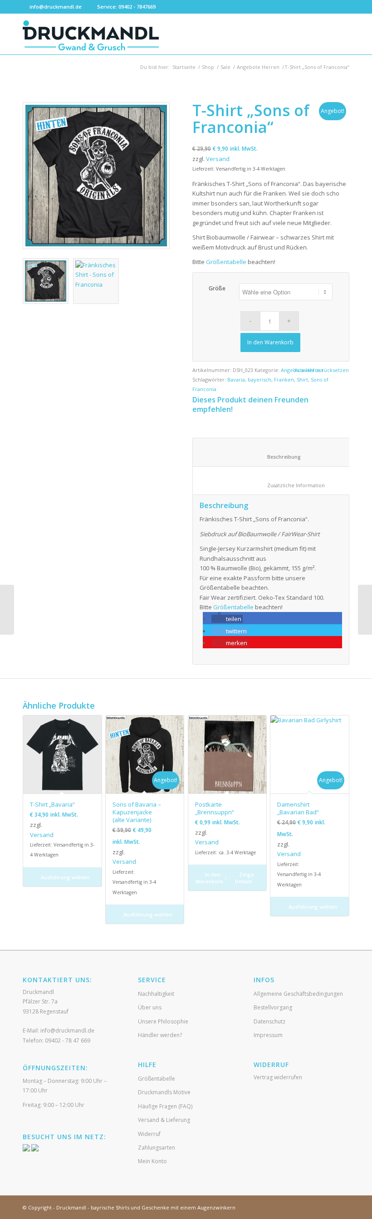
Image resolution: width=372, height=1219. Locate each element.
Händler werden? (160, 1035)
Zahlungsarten (156, 1147)
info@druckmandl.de (55, 6)
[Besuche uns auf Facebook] (26, 1149)
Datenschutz (269, 1021)
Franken (284, 379)
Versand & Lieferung (164, 1120)
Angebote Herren (258, 67)
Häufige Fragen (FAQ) (165, 1106)
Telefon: (56, 1040)
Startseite (184, 67)
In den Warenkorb (270, 342)
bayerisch (259, 379)
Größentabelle (226, 262)
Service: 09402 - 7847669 (126, 6)
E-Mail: (58, 1030)
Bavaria (236, 379)
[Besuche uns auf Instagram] (35, 1149)
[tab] (277, 452)
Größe (217, 288)
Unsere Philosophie (163, 1021)
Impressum (268, 1035)
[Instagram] (328, 7)
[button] (227, 619)
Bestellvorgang (273, 1007)
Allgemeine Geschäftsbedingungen (298, 994)
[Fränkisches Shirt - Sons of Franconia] (96, 175)
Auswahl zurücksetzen (321, 369)
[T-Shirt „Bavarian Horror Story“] (365, 610)
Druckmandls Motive (164, 1092)
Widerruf (149, 1134)
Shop (208, 67)
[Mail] (342, 7)
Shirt (302, 379)
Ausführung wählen (64, 877)
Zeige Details (245, 878)
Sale (225, 67)
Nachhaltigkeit (156, 994)
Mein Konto (152, 1161)
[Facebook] (315, 7)
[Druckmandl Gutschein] (7, 610)
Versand (218, 159)
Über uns (150, 1007)
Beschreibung (278, 456)
